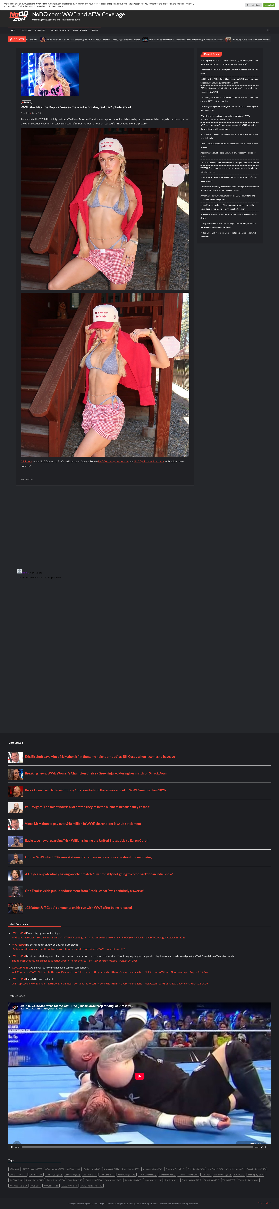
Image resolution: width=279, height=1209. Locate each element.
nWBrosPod (19, 933)
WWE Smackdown (91, 1185)
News (13, 30)
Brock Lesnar (130, 1169)
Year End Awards (59, 30)
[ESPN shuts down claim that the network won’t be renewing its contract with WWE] (72, 39)
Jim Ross (89, 1174)
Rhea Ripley (255, 1174)
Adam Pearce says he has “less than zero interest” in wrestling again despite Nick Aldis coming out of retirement (228, 207)
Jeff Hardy (72, 1174)
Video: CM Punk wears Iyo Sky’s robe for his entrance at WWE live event (228, 234)
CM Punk (215, 1169)
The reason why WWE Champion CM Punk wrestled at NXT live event (229, 71)
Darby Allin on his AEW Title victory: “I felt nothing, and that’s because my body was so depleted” (228, 225)
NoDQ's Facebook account (149, 461)
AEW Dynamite (32, 1169)
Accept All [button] (269, 5)
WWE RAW (69, 1185)
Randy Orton (222, 1174)
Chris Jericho (196, 1169)
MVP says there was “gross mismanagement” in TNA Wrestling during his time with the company (229, 127)
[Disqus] (105, 604)
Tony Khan (211, 1180)
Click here (26, 461)
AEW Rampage (54, 1169)
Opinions (26, 30)
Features (40, 30)
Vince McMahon (248, 1180)
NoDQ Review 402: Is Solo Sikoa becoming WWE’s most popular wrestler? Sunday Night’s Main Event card (229, 81)
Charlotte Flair (175, 1169)
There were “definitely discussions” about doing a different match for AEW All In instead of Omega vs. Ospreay (230, 188)
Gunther (36, 1174)
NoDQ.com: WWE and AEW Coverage (78, 14)
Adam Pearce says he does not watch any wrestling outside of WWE (228, 154)
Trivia (95, 30)
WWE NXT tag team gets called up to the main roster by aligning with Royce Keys (229, 170)
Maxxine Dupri (27, 479)
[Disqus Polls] (105, 527)
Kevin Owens (147, 1174)
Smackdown (113, 1180)
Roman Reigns (35, 1180)
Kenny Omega (126, 1174)
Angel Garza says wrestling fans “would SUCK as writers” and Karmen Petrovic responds (228, 197)
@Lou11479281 (21, 967)
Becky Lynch (92, 1169)
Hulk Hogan (54, 1174)
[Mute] (262, 1147)
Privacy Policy (264, 1203)
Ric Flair (16, 1180)
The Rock (171, 1180)
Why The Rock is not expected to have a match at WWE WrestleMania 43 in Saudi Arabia (225, 118)
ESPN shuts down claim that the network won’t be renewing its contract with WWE (113, 40)
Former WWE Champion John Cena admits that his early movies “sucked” (229, 145)
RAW (239, 1174)
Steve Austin (133, 1180)
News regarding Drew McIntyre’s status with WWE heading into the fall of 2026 (229, 108)
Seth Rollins (94, 1180)
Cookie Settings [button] (253, 5)
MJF (206, 1174)
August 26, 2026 (176, 937)
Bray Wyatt (111, 1169)
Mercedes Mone (188, 1174)
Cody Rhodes (234, 1169)
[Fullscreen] (266, 1147)
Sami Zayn (75, 1180)
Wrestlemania (18, 1185)
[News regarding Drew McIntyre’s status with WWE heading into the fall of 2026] (248, 39)
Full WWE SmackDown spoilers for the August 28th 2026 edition (230, 162)
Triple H (228, 1180)
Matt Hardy (167, 1174)
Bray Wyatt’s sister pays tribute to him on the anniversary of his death (229, 216)
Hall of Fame (80, 30)
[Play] (12, 1147)
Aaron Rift (25, 113)
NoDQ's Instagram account (113, 461)
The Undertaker (191, 1180)
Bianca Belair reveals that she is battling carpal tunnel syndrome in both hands (229, 136)
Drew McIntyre (256, 1169)
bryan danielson (152, 1169)
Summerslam (152, 1180)
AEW (14, 1169)
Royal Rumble (56, 1180)
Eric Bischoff (18, 1174)
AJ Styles (73, 1169)
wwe (35, 1185)
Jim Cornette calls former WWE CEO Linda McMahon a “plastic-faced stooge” (229, 179)
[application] (139, 1076)
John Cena (107, 1174)
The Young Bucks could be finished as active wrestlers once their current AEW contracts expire (200, 40)
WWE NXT (51, 1185)
